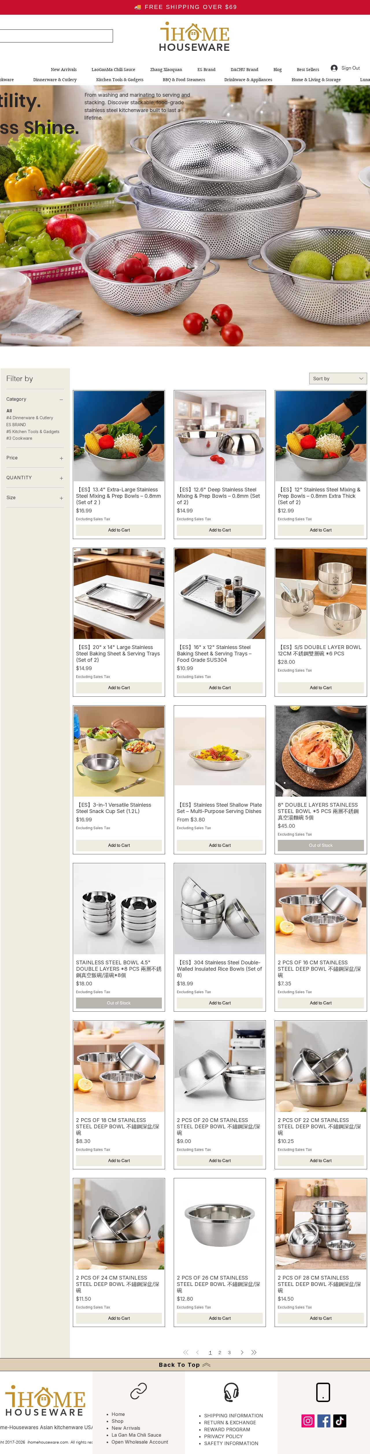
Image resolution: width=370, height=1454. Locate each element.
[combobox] (338, 378)
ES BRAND (16, 424)
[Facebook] (323, 1420)
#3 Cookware (19, 438)
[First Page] (185, 1352)
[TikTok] (339, 1420)
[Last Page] (253, 1352)
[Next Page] (242, 1352)
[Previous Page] (197, 1352)
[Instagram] (307, 1420)
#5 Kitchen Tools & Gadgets (33, 431)
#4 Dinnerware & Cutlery (29, 417)
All (9, 410)
